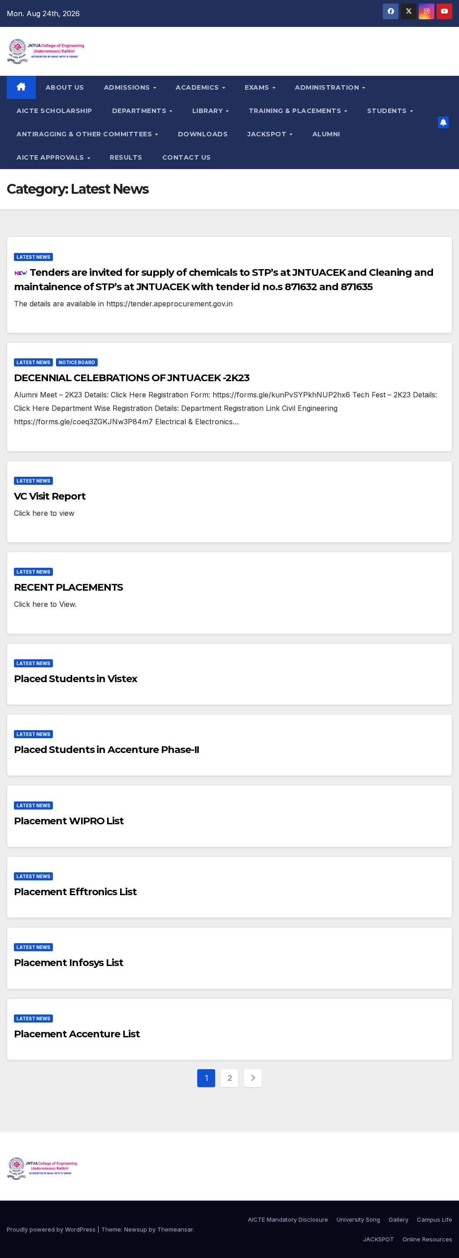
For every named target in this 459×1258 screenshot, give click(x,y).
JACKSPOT (268, 134)
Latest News (33, 257)
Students (388, 111)
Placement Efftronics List (75, 892)
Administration (328, 87)
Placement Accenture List (77, 1034)
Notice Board (77, 362)
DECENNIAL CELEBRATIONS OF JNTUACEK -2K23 (131, 378)
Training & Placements (296, 111)
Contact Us (186, 157)
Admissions (128, 87)
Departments (140, 111)
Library (208, 111)
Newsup (135, 1229)
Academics (198, 87)
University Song (358, 1219)
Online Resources (427, 1239)
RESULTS (126, 157)
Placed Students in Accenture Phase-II (106, 750)
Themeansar (175, 1229)
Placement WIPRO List (69, 821)
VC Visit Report (50, 496)
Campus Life (434, 1219)
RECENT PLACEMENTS (68, 587)
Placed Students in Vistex (75, 679)
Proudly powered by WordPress (52, 1229)
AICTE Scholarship (54, 111)
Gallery (398, 1219)
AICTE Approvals (51, 157)
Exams (258, 87)
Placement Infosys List (68, 963)
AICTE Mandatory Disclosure (288, 1219)
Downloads (203, 134)
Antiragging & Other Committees (85, 134)
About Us (65, 87)
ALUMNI (326, 134)
